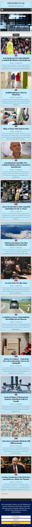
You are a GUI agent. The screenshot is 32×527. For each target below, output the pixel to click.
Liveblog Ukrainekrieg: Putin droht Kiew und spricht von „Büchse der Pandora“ (16, 478)
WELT (16, 204)
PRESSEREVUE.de (16, 3)
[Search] (30, 9)
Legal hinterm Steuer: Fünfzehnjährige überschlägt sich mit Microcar (16, 318)
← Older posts (4, 493)
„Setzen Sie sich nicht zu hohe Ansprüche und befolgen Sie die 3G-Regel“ (16, 207)
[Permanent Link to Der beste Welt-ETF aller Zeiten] (16, 268)
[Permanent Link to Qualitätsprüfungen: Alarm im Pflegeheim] (16, 80)
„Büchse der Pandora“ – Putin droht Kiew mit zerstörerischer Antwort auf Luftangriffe (16, 361)
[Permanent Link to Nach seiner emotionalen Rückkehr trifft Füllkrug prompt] (16, 426)
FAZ (16, 55)
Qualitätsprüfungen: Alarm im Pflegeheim (16, 93)
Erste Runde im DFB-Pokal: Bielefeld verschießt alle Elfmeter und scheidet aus (16, 59)
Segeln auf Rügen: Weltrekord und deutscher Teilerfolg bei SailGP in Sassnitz (16, 399)
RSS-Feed (12, 63)
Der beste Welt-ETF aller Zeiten (16, 283)
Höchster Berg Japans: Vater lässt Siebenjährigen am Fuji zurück (16, 244)
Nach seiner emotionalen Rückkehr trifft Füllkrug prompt (16, 442)
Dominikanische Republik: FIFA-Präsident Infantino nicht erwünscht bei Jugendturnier (16, 165)
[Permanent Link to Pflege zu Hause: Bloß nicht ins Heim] (16, 116)
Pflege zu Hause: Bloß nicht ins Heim (16, 129)
